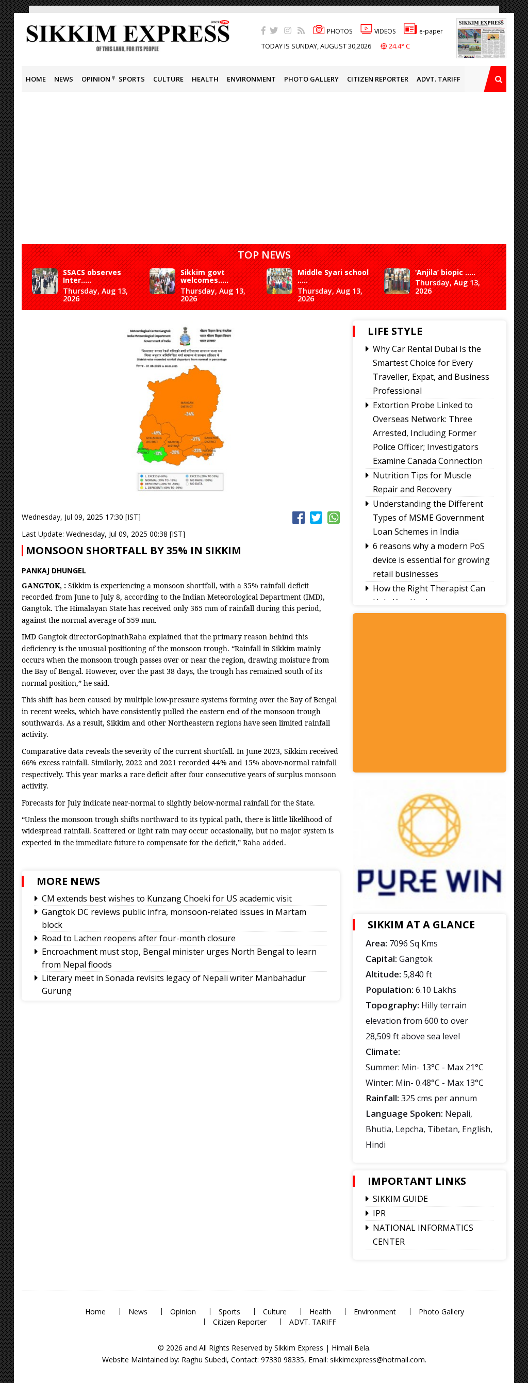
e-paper (431, 31)
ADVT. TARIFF (438, 79)
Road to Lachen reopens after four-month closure (139, 938)
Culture (168, 79)
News (63, 79)
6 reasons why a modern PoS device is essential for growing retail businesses (431, 560)
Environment (251, 79)
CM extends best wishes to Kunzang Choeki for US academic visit (167, 898)
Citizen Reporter (377, 79)
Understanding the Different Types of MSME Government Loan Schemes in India (428, 517)
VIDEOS (384, 31)
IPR (379, 1213)
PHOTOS (339, 31)
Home (36, 79)
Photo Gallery (311, 79)
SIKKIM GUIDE (400, 1198)
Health (205, 79)
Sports (132, 79)
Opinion (95, 79)
